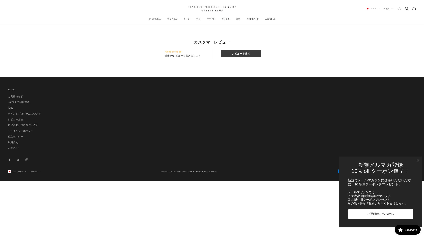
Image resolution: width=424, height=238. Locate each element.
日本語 (386, 9)
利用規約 (13, 142)
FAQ (10, 107)
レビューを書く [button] (241, 53)
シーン (187, 19)
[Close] (418, 160)
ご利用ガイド (253, 19)
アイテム (226, 19)
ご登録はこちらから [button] (380, 214)
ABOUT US (270, 19)
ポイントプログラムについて (24, 113)
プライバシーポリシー (20, 130)
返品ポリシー (15, 136)
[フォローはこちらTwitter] (18, 159)
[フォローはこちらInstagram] (26, 159)
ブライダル (172, 19)
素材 (238, 19)
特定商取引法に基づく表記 (23, 125)
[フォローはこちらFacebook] (9, 159)
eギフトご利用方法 (19, 102)
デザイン (211, 19)
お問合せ (13, 148)
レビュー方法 (15, 119)
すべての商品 (155, 19)
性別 (198, 19)
